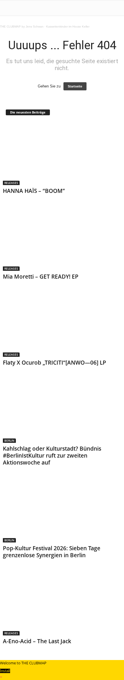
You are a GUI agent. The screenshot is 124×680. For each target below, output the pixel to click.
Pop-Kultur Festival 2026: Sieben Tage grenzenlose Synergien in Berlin (51, 551)
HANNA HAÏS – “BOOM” (34, 191)
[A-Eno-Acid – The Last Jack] (62, 603)
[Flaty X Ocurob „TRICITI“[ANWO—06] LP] (62, 325)
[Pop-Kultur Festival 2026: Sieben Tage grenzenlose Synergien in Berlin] (62, 511)
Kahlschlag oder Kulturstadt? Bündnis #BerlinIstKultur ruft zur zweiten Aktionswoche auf (52, 455)
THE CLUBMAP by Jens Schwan (22, 26)
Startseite (75, 86)
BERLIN (9, 440)
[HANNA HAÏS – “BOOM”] (62, 153)
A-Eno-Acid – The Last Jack (37, 641)
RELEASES (11, 183)
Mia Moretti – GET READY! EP (40, 276)
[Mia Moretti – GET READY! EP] (62, 239)
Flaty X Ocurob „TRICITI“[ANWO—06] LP (54, 362)
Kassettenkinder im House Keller (67, 26)
